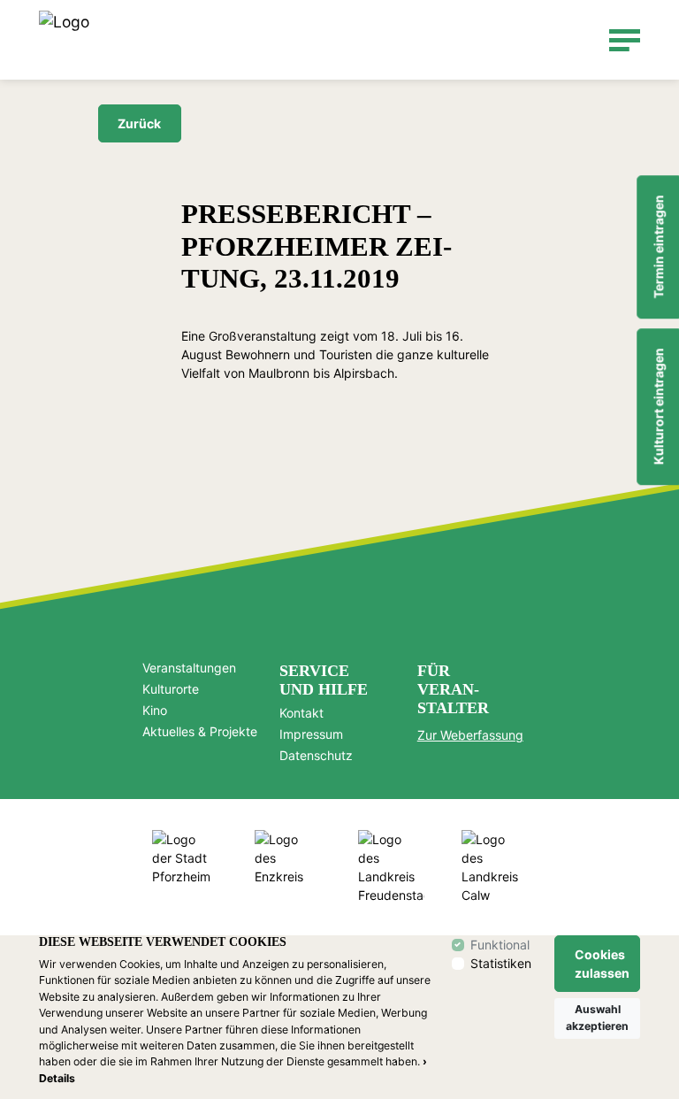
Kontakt (301, 713)
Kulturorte (170, 688)
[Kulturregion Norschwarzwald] (64, 40)
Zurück (139, 123)
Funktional (500, 944)
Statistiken (500, 963)
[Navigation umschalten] (624, 40)
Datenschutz (316, 755)
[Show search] (584, 40)
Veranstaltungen (189, 667)
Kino (154, 710)
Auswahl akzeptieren (597, 1017)
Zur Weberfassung (470, 734)
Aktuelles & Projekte (199, 731)
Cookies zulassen (602, 963)
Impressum (311, 734)
